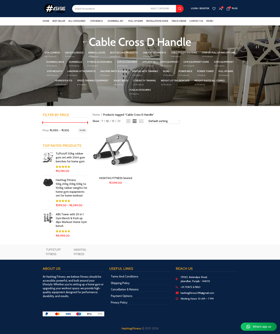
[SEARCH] (180, 8)
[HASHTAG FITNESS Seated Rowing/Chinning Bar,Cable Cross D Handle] (116, 152)
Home (96, 114)
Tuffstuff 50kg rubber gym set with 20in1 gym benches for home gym (70, 157)
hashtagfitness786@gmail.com (197, 292)
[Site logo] (55, 8)
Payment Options (121, 296)
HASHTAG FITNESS (80, 252)
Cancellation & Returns (125, 289)
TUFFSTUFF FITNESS (53, 252)
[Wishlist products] (214, 8)
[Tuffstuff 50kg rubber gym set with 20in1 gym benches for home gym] (48, 162)
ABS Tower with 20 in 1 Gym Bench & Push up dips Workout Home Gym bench (71, 220)
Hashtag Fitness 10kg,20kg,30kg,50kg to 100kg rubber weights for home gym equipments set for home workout (71, 187)
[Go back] (85, 42)
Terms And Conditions (124, 276)
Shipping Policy (120, 283)
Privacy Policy (119, 302)
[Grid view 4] (141, 121)
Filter (82, 130)
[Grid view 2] (128, 121)
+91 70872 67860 (190, 287)
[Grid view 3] (134, 121)
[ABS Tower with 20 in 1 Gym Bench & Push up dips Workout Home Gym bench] (48, 225)
